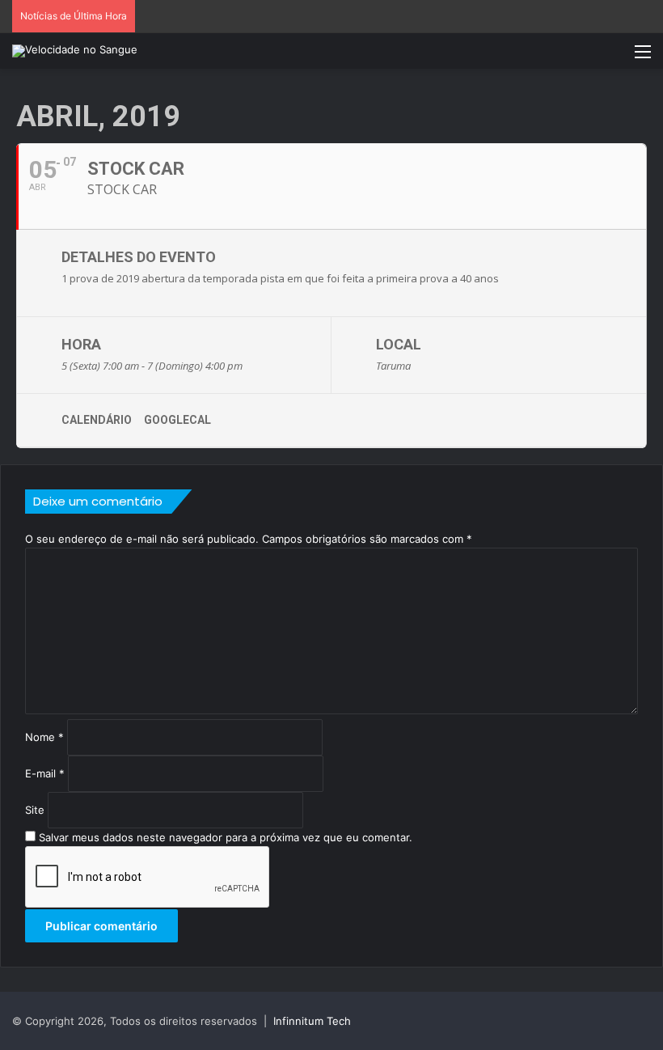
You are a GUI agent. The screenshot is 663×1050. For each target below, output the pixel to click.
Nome (44, 736)
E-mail (45, 773)
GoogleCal (177, 419)
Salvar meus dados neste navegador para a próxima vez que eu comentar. (225, 837)
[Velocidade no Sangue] (74, 50)
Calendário (96, 419)
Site (34, 809)
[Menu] (643, 57)
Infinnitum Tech (312, 1020)
